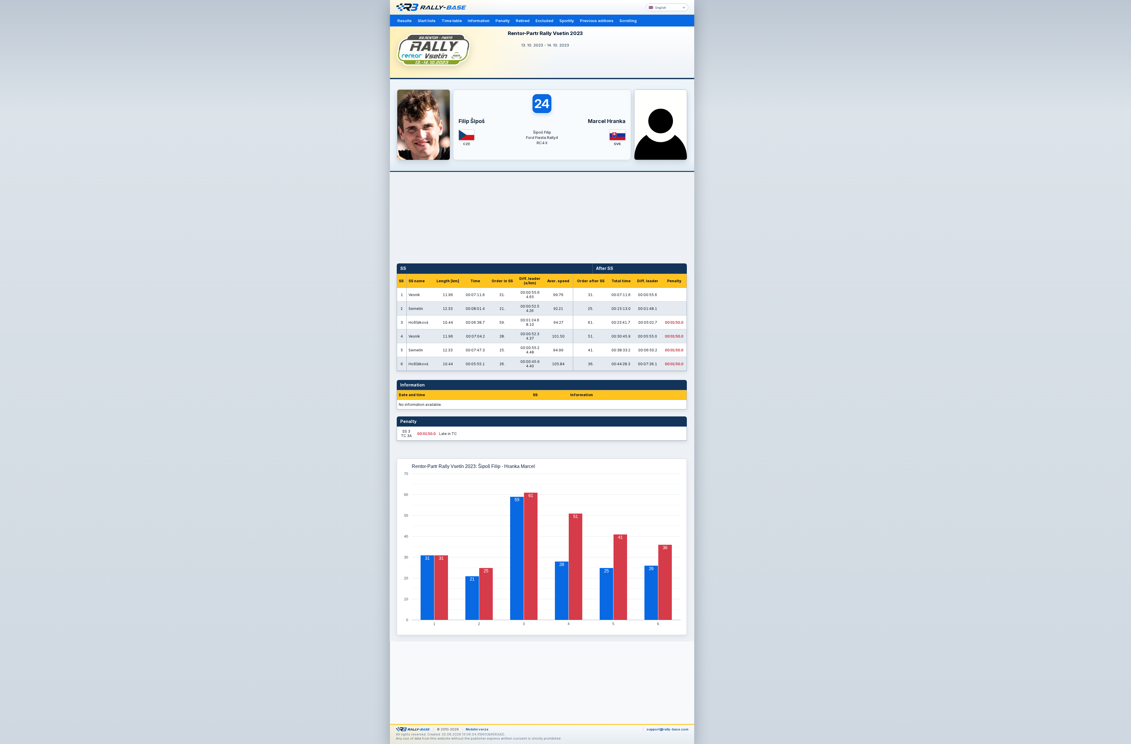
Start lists (427, 20)
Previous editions (597, 20)
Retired (523, 20)
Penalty (502, 20)
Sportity (566, 20)
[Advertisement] (719, 91)
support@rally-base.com (667, 729)
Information (479, 20)
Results (404, 20)
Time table (452, 20)
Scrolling (628, 20)
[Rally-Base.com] (432, 7)
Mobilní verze (477, 729)
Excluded (544, 20)
